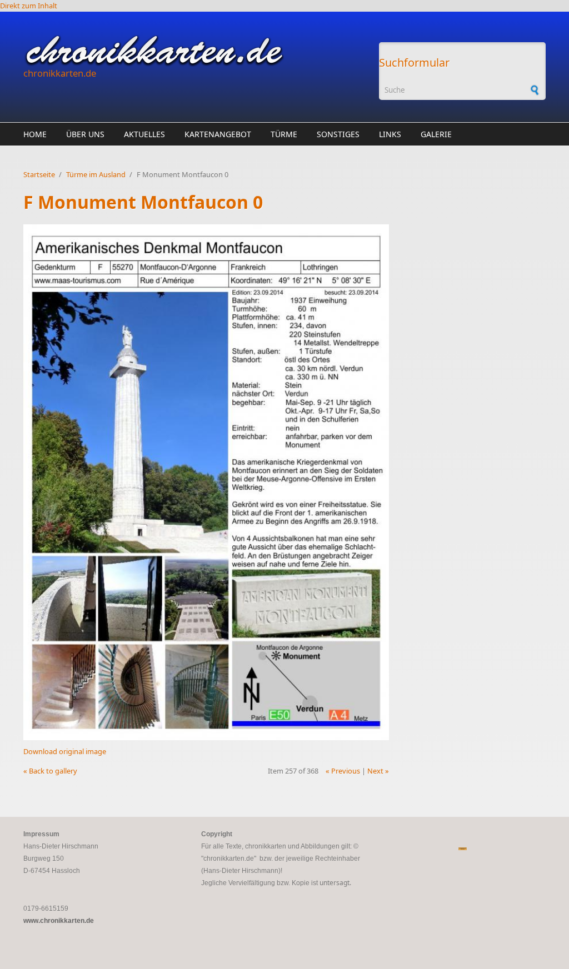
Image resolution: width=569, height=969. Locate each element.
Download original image (64, 751)
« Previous (343, 771)
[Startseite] (195, 50)
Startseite (39, 174)
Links (390, 134)
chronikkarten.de (59, 73)
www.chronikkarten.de (58, 921)
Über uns (85, 134)
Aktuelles (144, 134)
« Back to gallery (50, 771)
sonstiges (338, 134)
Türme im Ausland (96, 174)
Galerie (436, 134)
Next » (378, 771)
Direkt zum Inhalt (28, 6)
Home (35, 134)
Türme (284, 134)
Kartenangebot (217, 134)
